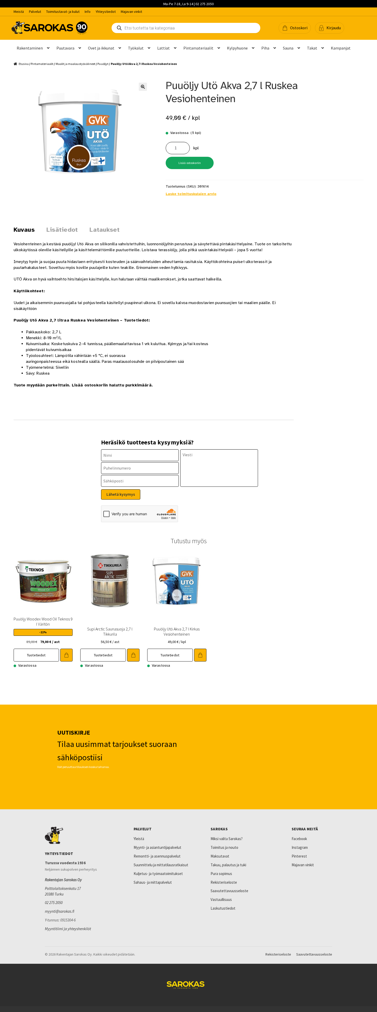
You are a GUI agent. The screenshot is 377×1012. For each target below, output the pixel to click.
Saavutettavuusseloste (229, 890)
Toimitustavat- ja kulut (63, 11)
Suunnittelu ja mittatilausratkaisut (161, 864)
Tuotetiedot (36, 655)
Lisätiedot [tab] (62, 229)
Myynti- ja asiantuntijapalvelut (157, 847)
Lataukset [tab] (105, 229)
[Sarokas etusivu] (78, 835)
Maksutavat (220, 856)
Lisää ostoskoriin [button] (66, 655)
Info (88, 11)
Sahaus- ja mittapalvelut (153, 882)
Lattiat (163, 48)
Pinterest (299, 856)
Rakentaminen (30, 48)
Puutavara (65, 48)
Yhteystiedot (106, 11)
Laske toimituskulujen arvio (191, 194)
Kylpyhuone (237, 48)
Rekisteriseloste (224, 882)
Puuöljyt (102, 64)
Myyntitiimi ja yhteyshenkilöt (68, 928)
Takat (312, 48)
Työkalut (136, 48)
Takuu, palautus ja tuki (228, 864)
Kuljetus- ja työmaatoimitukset (158, 873)
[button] (295, 28)
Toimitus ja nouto (224, 847)
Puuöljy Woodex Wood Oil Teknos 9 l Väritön (43, 621)
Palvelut (35, 11)
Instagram (300, 847)
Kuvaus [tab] (24, 229)
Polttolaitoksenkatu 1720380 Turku (63, 891)
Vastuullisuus (221, 899)
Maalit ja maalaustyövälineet (75, 64)
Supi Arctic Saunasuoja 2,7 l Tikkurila (110, 631)
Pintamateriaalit (198, 48)
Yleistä (139, 838)
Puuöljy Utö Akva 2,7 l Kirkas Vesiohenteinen (177, 631)
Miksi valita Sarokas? (227, 838)
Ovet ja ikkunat (101, 48)
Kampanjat (341, 48)
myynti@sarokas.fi (59, 911)
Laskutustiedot (223, 908)
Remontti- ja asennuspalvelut (157, 856)
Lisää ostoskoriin (189, 163)
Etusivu (24, 64)
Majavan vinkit (131, 11)
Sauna (288, 48)
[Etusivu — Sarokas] (49, 28)
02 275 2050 (54, 902)
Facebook (299, 838)
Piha (265, 48)
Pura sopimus (221, 873)
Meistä (19, 11)
